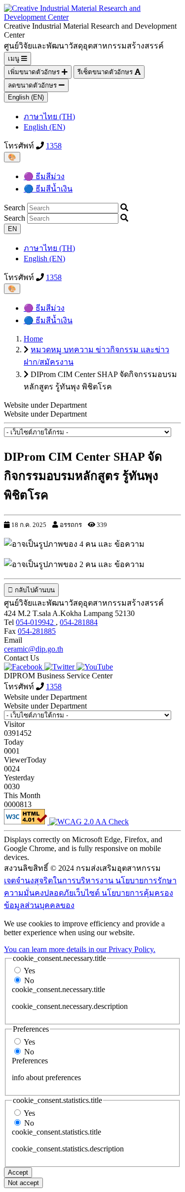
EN (12, 229)
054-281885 (37, 631)
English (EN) (26, 97)
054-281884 (79, 622)
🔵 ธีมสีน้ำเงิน (48, 189)
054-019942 (36, 622)
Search (14, 207)
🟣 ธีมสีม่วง (44, 176)
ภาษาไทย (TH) (49, 116)
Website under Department (45, 414)
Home (33, 338)
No (29, 980)
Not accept (23, 1183)
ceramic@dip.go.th (33, 649)
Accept (18, 1172)
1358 (54, 146)
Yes (29, 970)
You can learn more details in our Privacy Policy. (79, 949)
